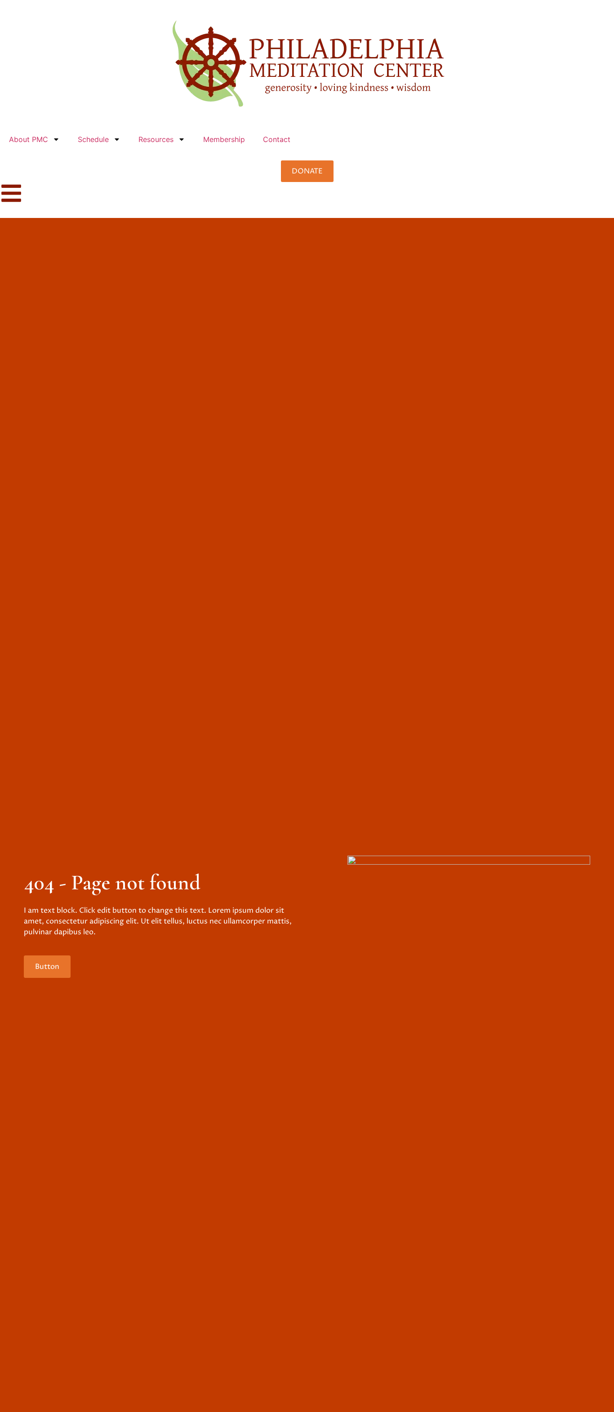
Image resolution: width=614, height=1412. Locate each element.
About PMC (28, 139)
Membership (224, 139)
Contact (276, 139)
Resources (156, 139)
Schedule (93, 139)
